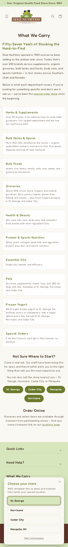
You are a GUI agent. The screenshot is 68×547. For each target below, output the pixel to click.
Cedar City (17, 519)
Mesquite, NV (18, 529)
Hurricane (16, 510)
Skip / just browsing (34, 538)
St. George (17, 500)
